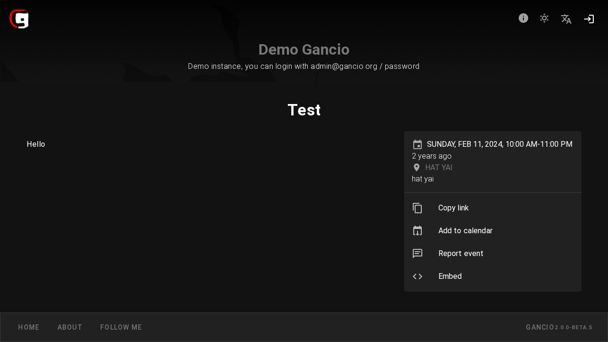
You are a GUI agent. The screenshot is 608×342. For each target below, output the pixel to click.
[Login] (589, 19)
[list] (492, 242)
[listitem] (492, 208)
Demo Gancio (304, 49)
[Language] (566, 19)
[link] (492, 230)
